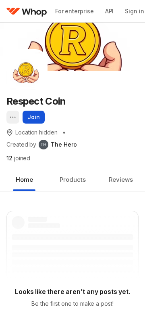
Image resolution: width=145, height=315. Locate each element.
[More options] (12, 117)
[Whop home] (26, 11)
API (109, 11)
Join (33, 116)
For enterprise (74, 11)
